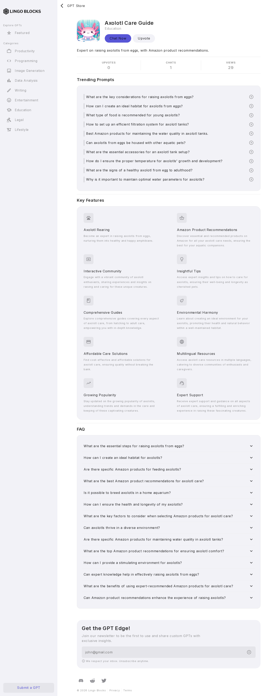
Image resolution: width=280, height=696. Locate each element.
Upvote (144, 38)
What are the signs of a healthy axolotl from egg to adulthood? (139, 170)
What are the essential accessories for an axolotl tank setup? (138, 152)
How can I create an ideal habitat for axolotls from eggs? (134, 106)
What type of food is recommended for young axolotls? (133, 115)
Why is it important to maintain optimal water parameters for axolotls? (145, 179)
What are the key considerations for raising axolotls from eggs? (140, 97)
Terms (127, 690)
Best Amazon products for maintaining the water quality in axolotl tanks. (147, 133)
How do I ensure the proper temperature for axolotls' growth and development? (154, 161)
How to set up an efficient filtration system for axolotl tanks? (137, 124)
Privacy (114, 690)
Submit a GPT (28, 688)
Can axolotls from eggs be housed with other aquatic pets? (136, 143)
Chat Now (118, 38)
